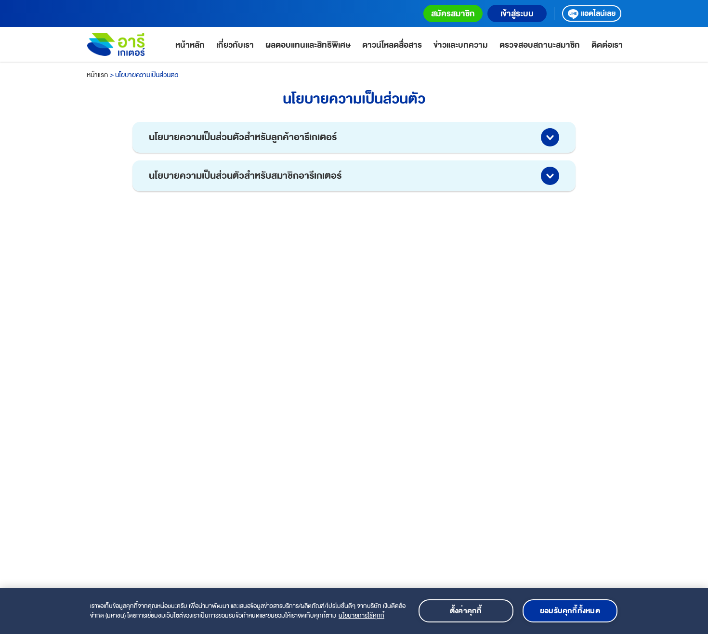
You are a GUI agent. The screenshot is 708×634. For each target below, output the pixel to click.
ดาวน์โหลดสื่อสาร (392, 45)
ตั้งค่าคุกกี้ (466, 611)
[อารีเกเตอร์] (116, 44)
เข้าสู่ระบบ (517, 14)
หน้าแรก (97, 74)
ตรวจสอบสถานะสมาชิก (539, 45)
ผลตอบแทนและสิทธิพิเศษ (308, 45)
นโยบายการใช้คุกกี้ (361, 616)
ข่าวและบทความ (460, 45)
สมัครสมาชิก (453, 14)
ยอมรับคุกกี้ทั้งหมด (570, 611)
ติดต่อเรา (607, 45)
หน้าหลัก (190, 45)
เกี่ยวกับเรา (235, 45)
